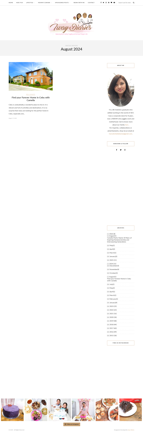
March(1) (113, 253)
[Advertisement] (120, 188)
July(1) (112, 284)
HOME (11, 2)
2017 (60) (113, 328)
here (127, 125)
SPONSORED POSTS (62, 2)
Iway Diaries (131, 430)
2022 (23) (113, 310)
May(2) (112, 288)
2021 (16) (113, 313)
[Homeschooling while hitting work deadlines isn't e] (107, 409)
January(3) (113, 256)
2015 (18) (113, 335)
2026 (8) (112, 234)
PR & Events (30, 94)
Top (138, 429)
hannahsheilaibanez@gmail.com (120, 134)
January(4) (113, 303)
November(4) (114, 269)
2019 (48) (113, 321)
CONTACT (91, 2)
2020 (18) (113, 317)
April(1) (112, 292)
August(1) (112, 236)
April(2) (112, 249)
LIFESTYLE (29, 2)
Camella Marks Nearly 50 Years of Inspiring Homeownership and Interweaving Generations (119, 240)
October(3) (114, 273)
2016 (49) (113, 332)
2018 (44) (113, 324)
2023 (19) (113, 306)
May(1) (112, 245)
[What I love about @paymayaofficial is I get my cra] (130, 409)
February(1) (114, 299)
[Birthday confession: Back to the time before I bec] (83, 409)
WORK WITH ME (79, 2)
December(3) (114, 266)
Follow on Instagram (73, 424)
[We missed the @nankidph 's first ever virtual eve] (59, 409)
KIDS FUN (19, 2)
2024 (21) (112, 264)
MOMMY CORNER (44, 2)
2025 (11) (113, 260)
